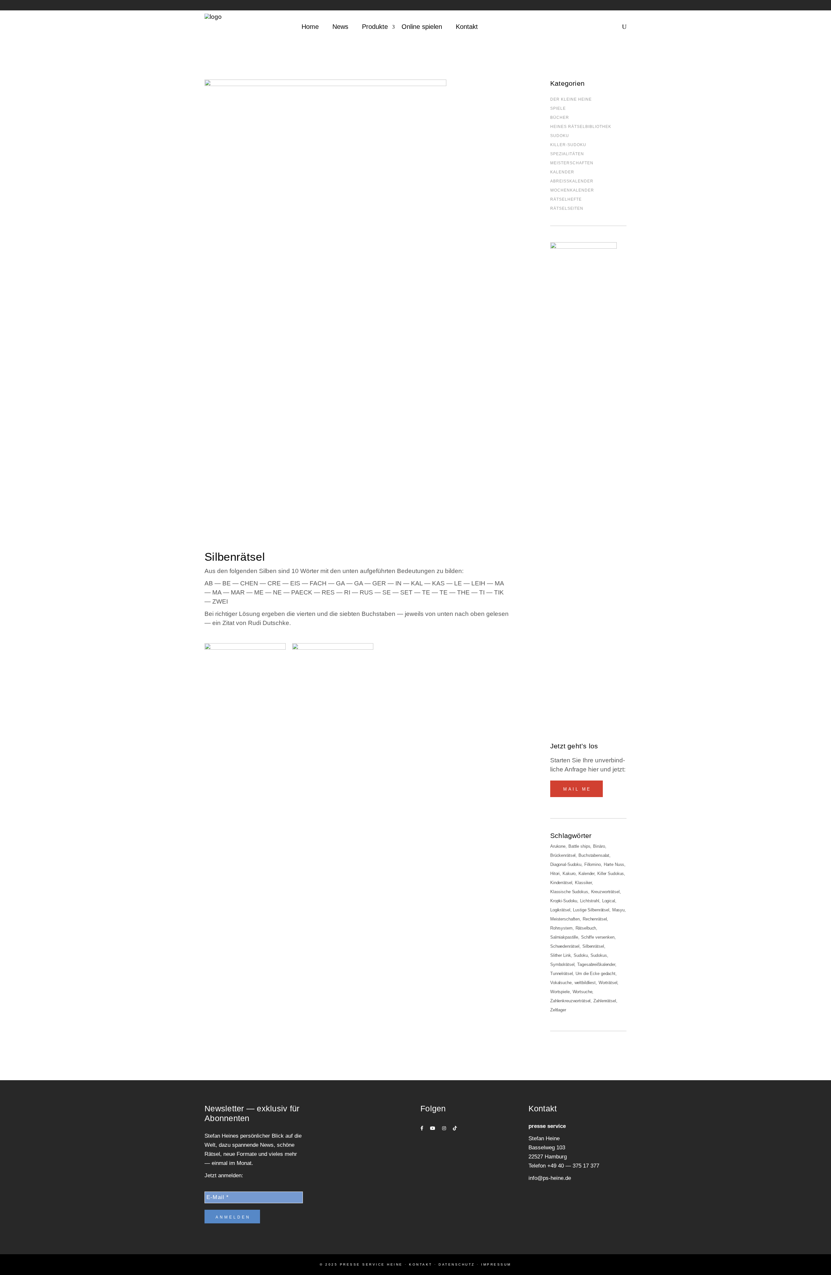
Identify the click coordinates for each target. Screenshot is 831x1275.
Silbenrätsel (593, 946)
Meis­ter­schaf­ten (571, 163)
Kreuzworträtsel (605, 892)
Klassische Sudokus (569, 892)
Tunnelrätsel (561, 973)
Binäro (599, 846)
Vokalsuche (561, 982)
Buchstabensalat (593, 855)
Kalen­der (562, 172)
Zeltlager (558, 1010)
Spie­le (558, 108)
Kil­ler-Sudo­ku (568, 145)
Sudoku (581, 955)
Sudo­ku (559, 135)
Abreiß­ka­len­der (571, 181)
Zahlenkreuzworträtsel (570, 1001)
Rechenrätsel (595, 919)
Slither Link (560, 955)
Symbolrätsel (562, 964)
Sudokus (598, 955)
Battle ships (579, 846)
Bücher (559, 117)
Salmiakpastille (564, 937)
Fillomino (592, 864)
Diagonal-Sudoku (565, 864)
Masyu (618, 910)
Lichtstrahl (589, 901)
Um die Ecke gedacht (595, 973)
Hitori (555, 873)
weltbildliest (585, 982)
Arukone (557, 846)
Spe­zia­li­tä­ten (567, 154)
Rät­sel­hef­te (566, 199)
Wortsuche (582, 992)
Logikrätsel (560, 910)
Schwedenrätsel (564, 946)
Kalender (586, 873)
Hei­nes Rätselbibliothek (580, 126)
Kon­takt (420, 1264)
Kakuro (569, 873)
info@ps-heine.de (549, 1178)
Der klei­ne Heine (571, 99)
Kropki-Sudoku (563, 901)
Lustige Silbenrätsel (591, 910)
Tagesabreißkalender (596, 964)
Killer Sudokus (610, 873)
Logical (608, 901)
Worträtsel (608, 982)
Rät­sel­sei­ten (566, 208)
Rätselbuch (586, 928)
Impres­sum (496, 1264)
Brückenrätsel (563, 855)
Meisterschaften (565, 919)
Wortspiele (560, 992)
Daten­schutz (457, 1264)
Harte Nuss (614, 864)
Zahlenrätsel (604, 1001)
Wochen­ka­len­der (572, 190)
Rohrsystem (561, 928)
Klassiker (583, 882)
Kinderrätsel (561, 882)
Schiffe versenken (597, 937)
